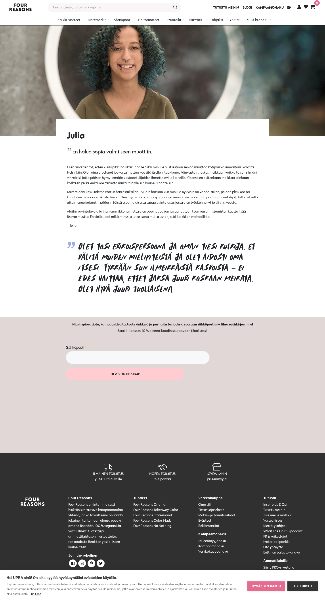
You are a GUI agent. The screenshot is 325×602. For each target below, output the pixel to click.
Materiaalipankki (276, 542)
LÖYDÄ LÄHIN (216, 474)
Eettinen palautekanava (281, 552)
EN (289, 7)
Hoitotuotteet (148, 20)
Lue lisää (35, 594)
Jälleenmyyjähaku (212, 541)
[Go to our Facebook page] (72, 564)
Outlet (235, 20)
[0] (312, 7)
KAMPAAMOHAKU (270, 7)
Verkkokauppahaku (213, 551)
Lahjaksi (216, 20)
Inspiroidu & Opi (275, 504)
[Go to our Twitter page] (100, 564)
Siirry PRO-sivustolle (278, 567)
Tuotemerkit (96, 20)
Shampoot (122, 20)
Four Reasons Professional (152, 515)
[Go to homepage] (20, 7)
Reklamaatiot (208, 526)
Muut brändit (257, 20)
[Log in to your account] (299, 7)
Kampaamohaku (211, 546)
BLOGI (247, 7)
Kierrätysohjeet (275, 526)
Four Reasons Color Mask (152, 520)
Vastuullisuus (272, 520)
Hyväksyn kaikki (266, 586)
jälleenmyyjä (217, 479)
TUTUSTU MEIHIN (226, 7)
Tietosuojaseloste (211, 510)
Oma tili (204, 504)
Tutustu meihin (274, 510)
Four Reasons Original (149, 504)
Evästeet (204, 520)
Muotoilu (174, 20)
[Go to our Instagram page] (82, 564)
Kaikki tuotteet (69, 20)
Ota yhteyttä (273, 547)
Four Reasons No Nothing (152, 526)
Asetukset (302, 586)
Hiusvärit (196, 20)
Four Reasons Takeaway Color (155, 510)
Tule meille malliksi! (277, 515)
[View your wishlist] (306, 7)
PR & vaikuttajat (275, 536)
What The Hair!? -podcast (283, 531)
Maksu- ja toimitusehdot (216, 515)
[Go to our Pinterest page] (91, 564)
